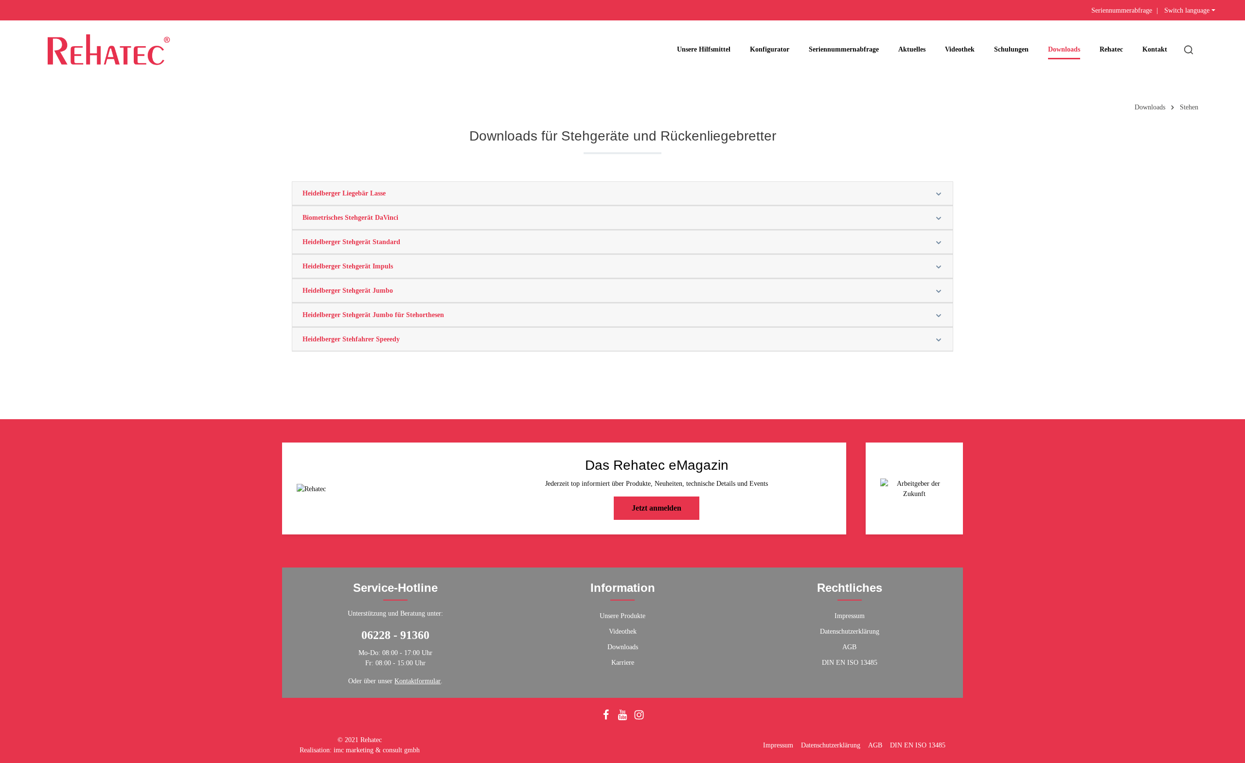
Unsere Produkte (622, 616)
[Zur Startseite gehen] (108, 50)
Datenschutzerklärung (849, 631)
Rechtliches (849, 587)
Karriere (622, 662)
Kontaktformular (417, 681)
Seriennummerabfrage (1121, 10)
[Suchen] (1188, 49)
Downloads (622, 647)
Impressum (850, 616)
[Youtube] (623, 718)
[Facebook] (607, 718)
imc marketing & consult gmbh (377, 750)
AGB (849, 647)
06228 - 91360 (395, 635)
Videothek (623, 631)
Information (622, 587)
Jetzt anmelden (656, 508)
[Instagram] (639, 718)
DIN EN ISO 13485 (849, 662)
